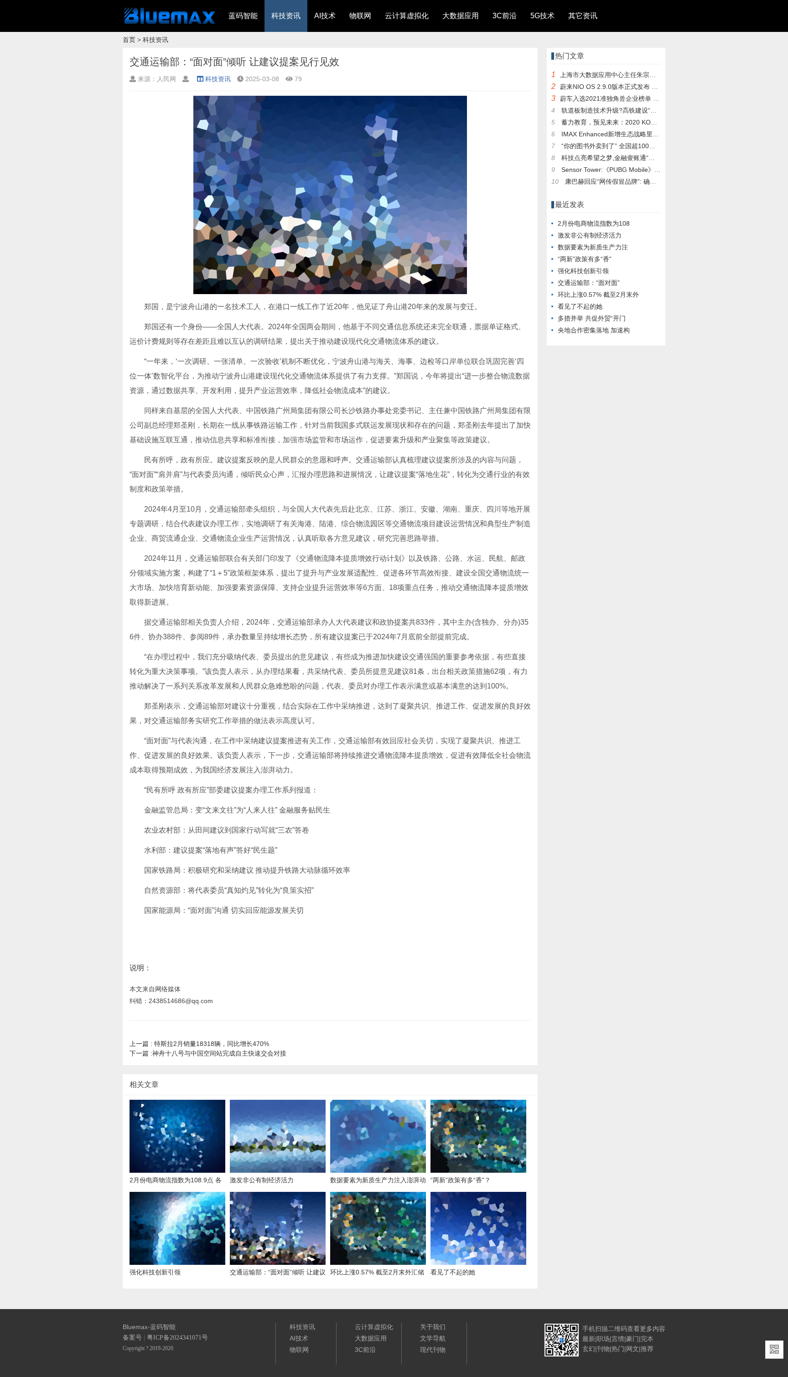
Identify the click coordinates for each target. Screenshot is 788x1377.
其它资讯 (582, 16)
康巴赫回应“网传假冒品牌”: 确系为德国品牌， (630, 181)
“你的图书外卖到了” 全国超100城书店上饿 (621, 146)
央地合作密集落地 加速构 (594, 330)
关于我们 (433, 1326)
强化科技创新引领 (583, 270)
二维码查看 (624, 1328)
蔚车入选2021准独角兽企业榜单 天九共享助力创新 (632, 98)
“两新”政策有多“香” (585, 259)
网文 (632, 1348)
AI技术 (325, 16)
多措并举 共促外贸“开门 (592, 318)
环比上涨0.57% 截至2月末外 (598, 294)
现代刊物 (433, 1349)
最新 (588, 1338)
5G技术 (542, 16)
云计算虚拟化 (407, 16)
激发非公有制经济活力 (590, 235)
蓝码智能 (243, 16)
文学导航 (433, 1338)
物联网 (360, 16)
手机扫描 (595, 1328)
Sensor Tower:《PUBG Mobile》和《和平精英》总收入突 (643, 169)
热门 (618, 1348)
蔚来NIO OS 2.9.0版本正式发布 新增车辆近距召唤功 (634, 86)
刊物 (603, 1348)
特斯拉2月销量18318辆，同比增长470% (199, 1043)
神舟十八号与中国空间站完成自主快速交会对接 (208, 1053)
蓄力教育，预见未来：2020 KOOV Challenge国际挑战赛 (642, 122)
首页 (129, 39)
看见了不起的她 (580, 306)
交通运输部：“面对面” (589, 282)
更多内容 (652, 1328)
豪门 (632, 1338)
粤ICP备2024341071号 (177, 1337)
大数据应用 (460, 16)
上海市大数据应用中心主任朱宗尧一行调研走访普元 (633, 74)
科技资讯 (286, 16)
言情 (618, 1338)
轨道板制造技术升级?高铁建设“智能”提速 (619, 110)
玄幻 (588, 1348)
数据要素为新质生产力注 (593, 247)
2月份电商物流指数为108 (594, 223)
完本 (647, 1338)
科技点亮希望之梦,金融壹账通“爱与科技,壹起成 (628, 157)
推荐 (647, 1348)
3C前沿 (505, 16)
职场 (603, 1338)
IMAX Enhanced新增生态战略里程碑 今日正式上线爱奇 (639, 134)
